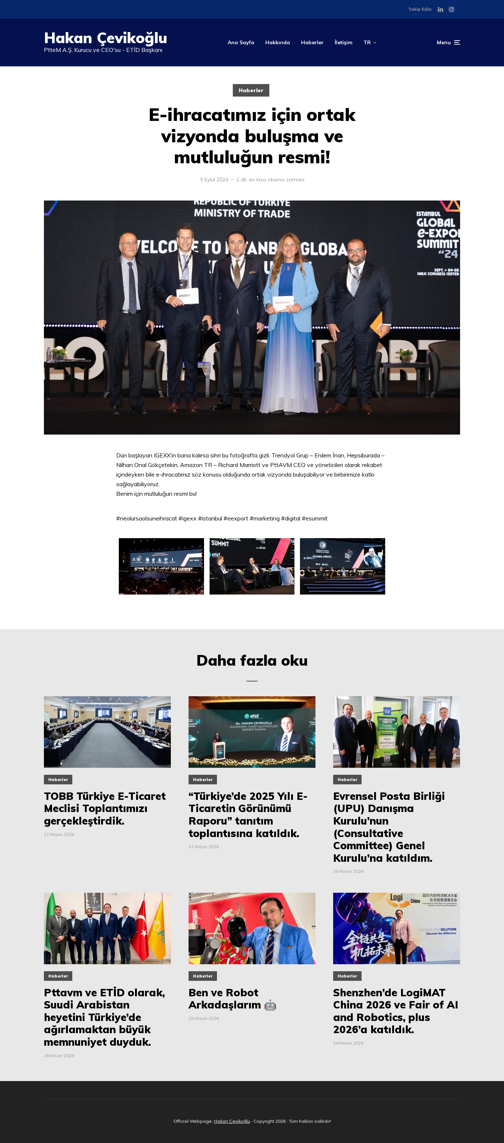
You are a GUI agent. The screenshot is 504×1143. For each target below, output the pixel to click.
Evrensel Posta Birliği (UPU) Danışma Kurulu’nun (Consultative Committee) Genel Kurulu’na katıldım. (389, 827)
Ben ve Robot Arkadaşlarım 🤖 (233, 998)
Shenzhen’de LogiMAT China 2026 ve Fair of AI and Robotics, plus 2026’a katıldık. (395, 1011)
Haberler (312, 42)
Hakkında (277, 42)
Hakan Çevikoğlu (105, 37)
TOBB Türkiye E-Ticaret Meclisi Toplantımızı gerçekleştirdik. (105, 808)
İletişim (343, 42)
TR (367, 42)
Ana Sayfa (241, 42)
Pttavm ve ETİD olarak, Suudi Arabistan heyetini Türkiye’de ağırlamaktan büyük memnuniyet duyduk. (104, 1017)
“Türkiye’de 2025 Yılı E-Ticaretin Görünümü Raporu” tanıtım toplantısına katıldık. (248, 814)
